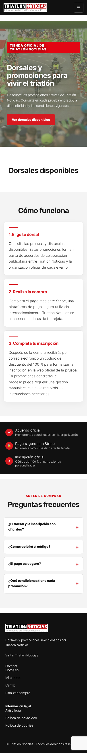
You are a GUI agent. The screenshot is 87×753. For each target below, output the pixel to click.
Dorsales (12, 670)
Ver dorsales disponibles (31, 119)
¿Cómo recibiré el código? (29, 547)
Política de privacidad (21, 718)
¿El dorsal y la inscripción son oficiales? (32, 526)
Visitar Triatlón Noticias (21, 655)
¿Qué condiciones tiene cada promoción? (31, 583)
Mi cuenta (12, 678)
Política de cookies (19, 725)
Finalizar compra (17, 693)
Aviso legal (13, 710)
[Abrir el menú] (78, 8)
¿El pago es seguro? (24, 564)
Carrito (10, 685)
